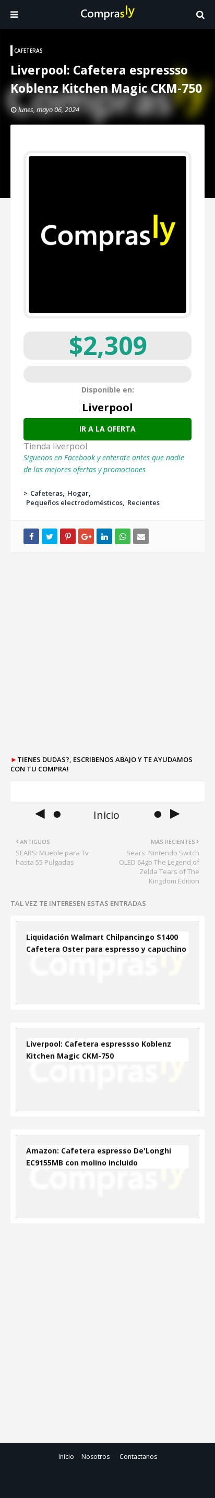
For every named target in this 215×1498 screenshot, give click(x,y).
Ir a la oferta (107, 429)
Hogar (78, 493)
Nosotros (95, 1456)
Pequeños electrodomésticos (74, 502)
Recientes (143, 502)
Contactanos (138, 1456)
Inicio (66, 1456)
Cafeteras (46, 493)
